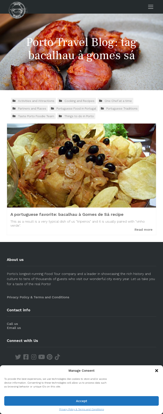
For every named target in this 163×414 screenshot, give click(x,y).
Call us (12, 324)
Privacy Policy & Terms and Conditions (81, 409)
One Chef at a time (118, 100)
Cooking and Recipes (79, 100)
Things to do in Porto (79, 116)
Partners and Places (32, 108)
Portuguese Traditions (122, 108)
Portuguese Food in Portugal (76, 108)
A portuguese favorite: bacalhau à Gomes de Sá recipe (67, 214)
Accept (81, 401)
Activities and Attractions (36, 100)
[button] (157, 370)
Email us (14, 328)
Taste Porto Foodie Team (36, 116)
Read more (143, 230)
